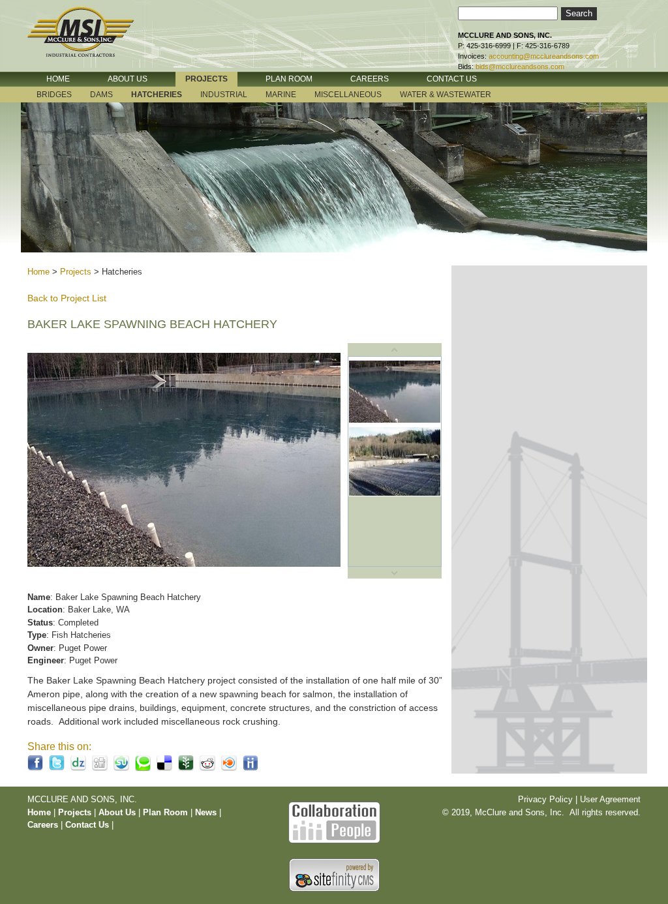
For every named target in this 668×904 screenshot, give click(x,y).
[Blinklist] (229, 768)
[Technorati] (143, 768)
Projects (75, 272)
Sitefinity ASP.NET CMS (334, 875)
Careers (42, 825)
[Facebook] (35, 768)
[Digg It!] (100, 768)
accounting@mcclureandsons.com (544, 56)
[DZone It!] (78, 768)
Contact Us (87, 825)
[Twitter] (57, 768)
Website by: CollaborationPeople (334, 821)
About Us (117, 812)
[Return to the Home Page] (92, 41)
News (206, 812)
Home (38, 272)
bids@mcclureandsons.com (520, 66)
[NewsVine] (186, 768)
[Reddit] (207, 768)
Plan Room (166, 812)
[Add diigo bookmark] (250, 768)
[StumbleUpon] (121, 768)
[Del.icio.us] (164, 768)
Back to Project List (66, 298)
